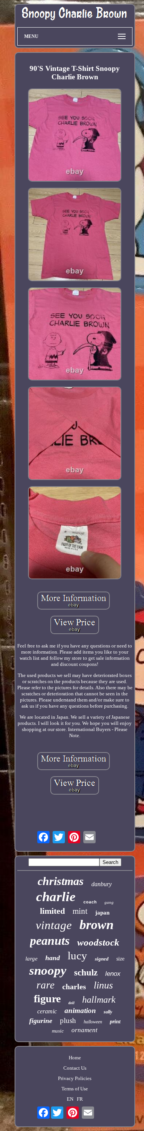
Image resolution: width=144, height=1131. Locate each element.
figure (47, 999)
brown (96, 925)
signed (102, 959)
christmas (61, 881)
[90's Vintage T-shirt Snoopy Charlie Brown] (75, 135)
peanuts (50, 940)
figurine (40, 1020)
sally (108, 1012)
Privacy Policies (74, 1078)
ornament (84, 1030)
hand (52, 958)
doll (71, 1003)
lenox (113, 973)
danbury (101, 884)
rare (45, 985)
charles (74, 986)
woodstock (98, 942)
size (120, 959)
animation (80, 1010)
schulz (86, 972)
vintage (54, 925)
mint (80, 911)
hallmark (99, 1000)
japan (102, 913)
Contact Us (74, 1068)
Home (75, 1058)
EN (70, 1099)
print (115, 1021)
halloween (93, 1021)
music (58, 1031)
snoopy (47, 970)
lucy (77, 955)
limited (52, 911)
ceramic (47, 1011)
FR (80, 1099)
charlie (56, 896)
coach (90, 902)
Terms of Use (74, 1089)
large (31, 959)
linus (103, 985)
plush (68, 1020)
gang (109, 902)
